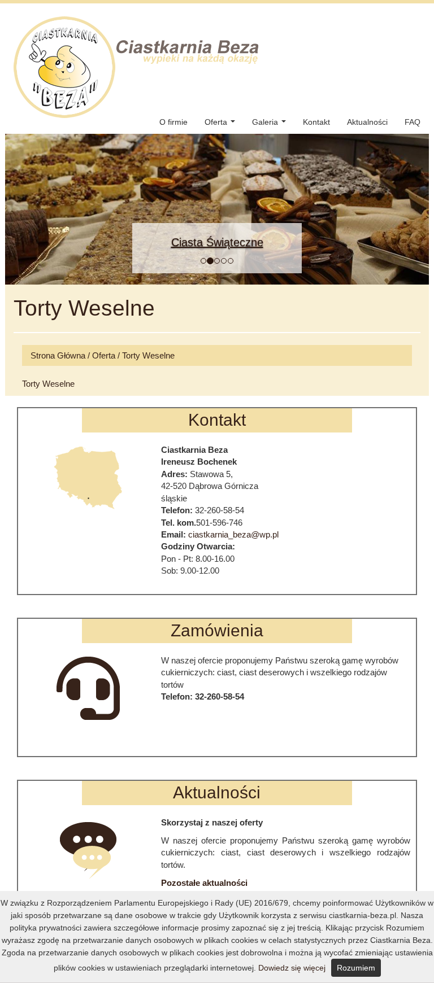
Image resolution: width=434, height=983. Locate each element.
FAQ (412, 121)
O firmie (173, 121)
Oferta (222, 125)
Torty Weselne (148, 355)
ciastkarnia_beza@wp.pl (233, 534)
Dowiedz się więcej (292, 967)
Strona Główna (58, 355)
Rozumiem (356, 967)
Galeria (271, 125)
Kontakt (316, 121)
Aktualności (367, 121)
